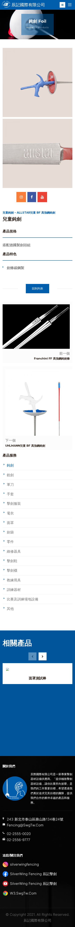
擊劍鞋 (12, 561)
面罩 (10, 523)
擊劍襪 (12, 570)
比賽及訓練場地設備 (22, 599)
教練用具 (14, 580)
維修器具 (14, 551)
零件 (10, 542)
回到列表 (37, 288)
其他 (10, 609)
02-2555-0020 (19, 834)
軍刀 (10, 484)
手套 (10, 494)
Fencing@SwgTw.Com (25, 825)
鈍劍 (10, 465)
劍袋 (10, 532)
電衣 (10, 513)
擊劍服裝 (14, 503)
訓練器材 (14, 590)
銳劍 (10, 475)
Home (30, 27)
